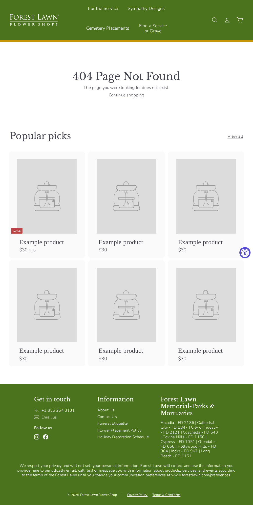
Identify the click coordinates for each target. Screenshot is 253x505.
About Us (105, 410)
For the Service (103, 8)
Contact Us (107, 416)
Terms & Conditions (166, 495)
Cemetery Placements (107, 28)
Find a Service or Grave (153, 28)
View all (235, 136)
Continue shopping (127, 95)
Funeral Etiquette (112, 423)
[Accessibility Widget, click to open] (245, 252)
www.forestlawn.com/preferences (200, 475)
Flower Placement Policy (119, 430)
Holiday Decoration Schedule (123, 437)
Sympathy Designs (146, 8)
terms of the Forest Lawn (55, 475)
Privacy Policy (137, 495)
